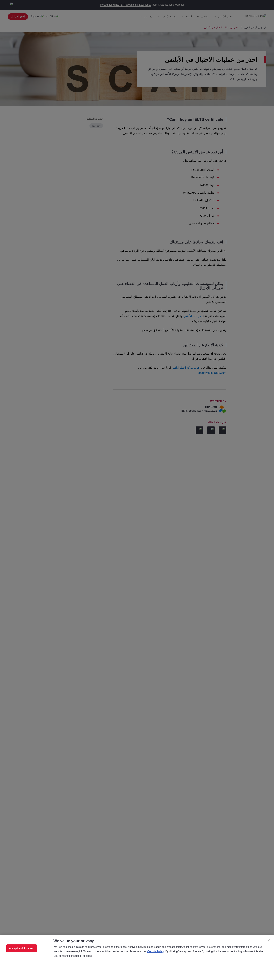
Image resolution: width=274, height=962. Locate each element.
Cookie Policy (155, 951)
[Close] (268, 940)
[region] (137, 948)
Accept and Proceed (21, 948)
